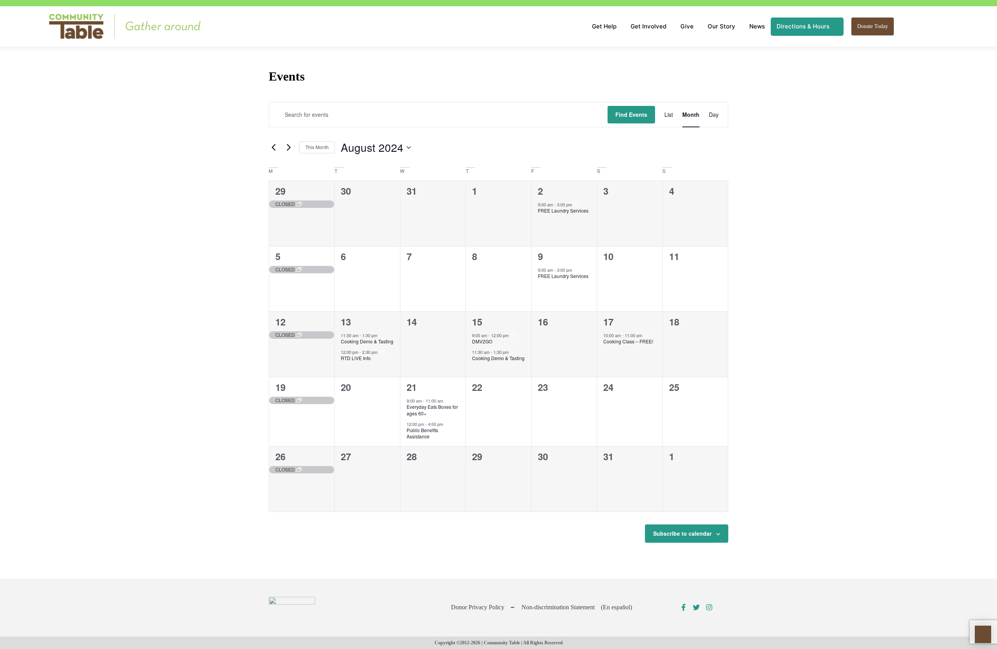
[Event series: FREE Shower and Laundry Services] (577, 204)
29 (280, 190)
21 (412, 387)
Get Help (604, 26)
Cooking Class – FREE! (628, 341)
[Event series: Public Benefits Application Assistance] (647, 335)
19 (280, 387)
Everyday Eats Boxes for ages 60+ (432, 410)
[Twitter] (696, 607)
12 (280, 321)
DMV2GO (482, 341)
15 (477, 321)
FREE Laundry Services (563, 210)
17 (608, 321)
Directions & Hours (803, 26)
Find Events (631, 114)
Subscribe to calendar (682, 533)
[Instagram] (709, 607)
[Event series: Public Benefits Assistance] (382, 352)
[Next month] (288, 147)
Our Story (721, 26)
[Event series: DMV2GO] (513, 335)
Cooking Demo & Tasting (367, 341)
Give (687, 26)
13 (346, 321)
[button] (903, 26)
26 (280, 456)
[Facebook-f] (683, 607)
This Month (317, 147)
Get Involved (648, 26)
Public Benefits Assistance (422, 433)
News (757, 26)
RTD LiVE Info (356, 358)
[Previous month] (273, 147)
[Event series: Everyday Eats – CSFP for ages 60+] (448, 400)
